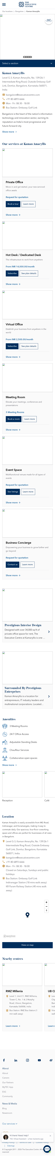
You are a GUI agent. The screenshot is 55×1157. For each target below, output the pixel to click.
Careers (5, 1078)
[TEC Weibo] (51, 1060)
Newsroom (7, 1113)
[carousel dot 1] (25, 57)
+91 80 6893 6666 (15, 99)
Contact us (12, 564)
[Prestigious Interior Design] (27, 631)
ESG (4, 1092)
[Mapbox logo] (9, 936)
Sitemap (11, 1146)
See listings (13, 491)
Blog (4, 1108)
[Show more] (4, 4)
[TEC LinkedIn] (15, 1060)
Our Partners (7, 1082)
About (5, 1073)
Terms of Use (25, 1142)
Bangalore (19, 11)
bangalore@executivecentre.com (23, 95)
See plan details (28, 273)
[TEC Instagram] (27, 1060)
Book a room (14, 419)
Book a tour (13, 204)
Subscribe (12, 273)
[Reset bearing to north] (46, 910)
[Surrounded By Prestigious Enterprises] (27, 696)
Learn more (28, 204)
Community (7, 1096)
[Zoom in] (46, 902)
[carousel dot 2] (27, 57)
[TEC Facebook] (4, 1060)
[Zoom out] (46, 906)
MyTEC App (7, 1087)
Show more (8, 131)
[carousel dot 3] (28, 57)
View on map (27, 945)
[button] (27, 915)
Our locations (7, 11)
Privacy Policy (8, 1142)
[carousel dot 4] (30, 57)
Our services (8, 1124)
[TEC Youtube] (39, 1060)
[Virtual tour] (49, 20)
